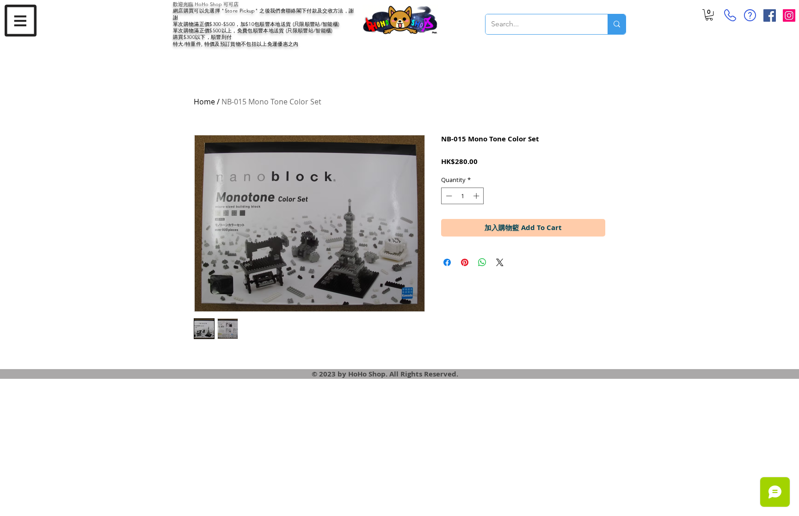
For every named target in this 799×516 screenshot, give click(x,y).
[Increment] (477, 196)
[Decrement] (448, 196)
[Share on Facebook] (447, 262)
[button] (21, 20)
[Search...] (617, 24)
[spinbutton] (463, 196)
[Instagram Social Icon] (789, 15)
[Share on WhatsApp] (482, 262)
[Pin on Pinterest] (464, 262)
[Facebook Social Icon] (769, 15)
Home (204, 102)
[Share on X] (499, 262)
